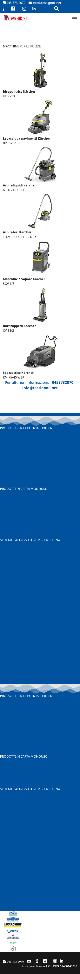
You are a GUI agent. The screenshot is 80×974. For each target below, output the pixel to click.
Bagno (5, 437)
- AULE (4, 633)
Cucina (5, 447)
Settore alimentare (14, 507)
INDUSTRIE (8, 638)
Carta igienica (10, 493)
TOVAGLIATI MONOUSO (17, 526)
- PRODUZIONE (11, 652)
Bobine (5, 503)
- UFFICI (5, 643)
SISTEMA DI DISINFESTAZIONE (22, 568)
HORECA (6, 582)
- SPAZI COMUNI (12, 629)
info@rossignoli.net (46, 3)
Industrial (7, 461)
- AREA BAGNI (10, 647)
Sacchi (4, 559)
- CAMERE (7, 601)
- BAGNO (6, 619)
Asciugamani (9, 498)
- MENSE (6, 624)
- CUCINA (6, 587)
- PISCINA (7, 596)
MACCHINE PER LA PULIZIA (19, 517)
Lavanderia (8, 451)
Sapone (5, 484)
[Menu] (74, 18)
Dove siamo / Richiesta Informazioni (26, 901)
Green (4, 475)
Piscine (5, 465)
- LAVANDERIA (10, 591)
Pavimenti (7, 433)
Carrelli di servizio (13, 549)
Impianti (6, 479)
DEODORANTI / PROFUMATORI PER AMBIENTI (33, 577)
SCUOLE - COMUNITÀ (15, 615)
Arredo (5, 442)
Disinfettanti (9, 470)
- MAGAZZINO (10, 657)
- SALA (4, 605)
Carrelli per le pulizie (15, 545)
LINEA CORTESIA (12, 535)
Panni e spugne (11, 554)
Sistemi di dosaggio (14, 456)
